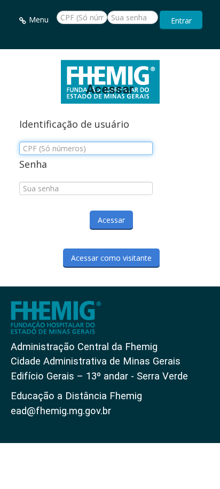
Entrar (181, 20)
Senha (33, 164)
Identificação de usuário (74, 124)
